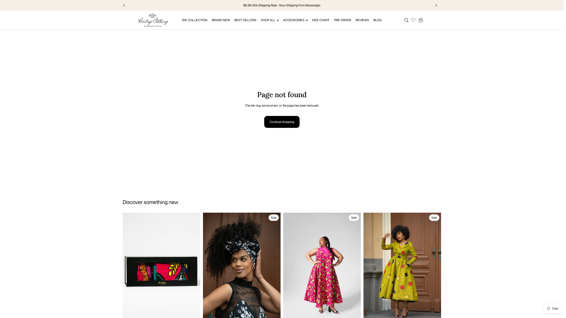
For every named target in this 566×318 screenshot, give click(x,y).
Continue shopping (282, 122)
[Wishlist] (413, 19)
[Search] (406, 20)
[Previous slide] (124, 5)
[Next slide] (436, 5)
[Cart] (421, 20)
